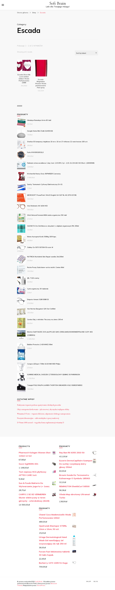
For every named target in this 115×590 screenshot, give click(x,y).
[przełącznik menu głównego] (3, 5)
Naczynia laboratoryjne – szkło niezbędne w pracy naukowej (38, 418)
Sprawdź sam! (24, 69)
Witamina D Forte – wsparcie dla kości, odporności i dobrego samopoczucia (43, 414)
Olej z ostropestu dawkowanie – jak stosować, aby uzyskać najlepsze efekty (43, 409)
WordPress (41, 585)
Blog (96, 581)
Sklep (88, 581)
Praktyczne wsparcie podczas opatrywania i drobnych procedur (39, 405)
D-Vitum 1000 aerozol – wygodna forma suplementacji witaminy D (40, 422)
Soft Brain (57, 3)
